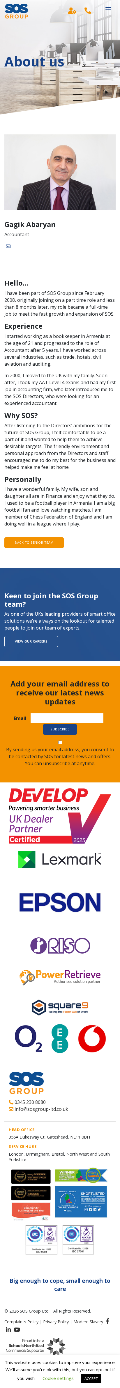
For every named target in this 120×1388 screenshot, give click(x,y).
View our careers (31, 641)
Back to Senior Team (34, 542)
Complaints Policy (21, 1321)
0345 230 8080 (29, 1102)
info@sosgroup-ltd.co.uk (40, 1109)
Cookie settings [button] (58, 1378)
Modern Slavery (88, 1321)
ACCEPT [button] (91, 1378)
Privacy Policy (56, 1321)
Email (20, 718)
